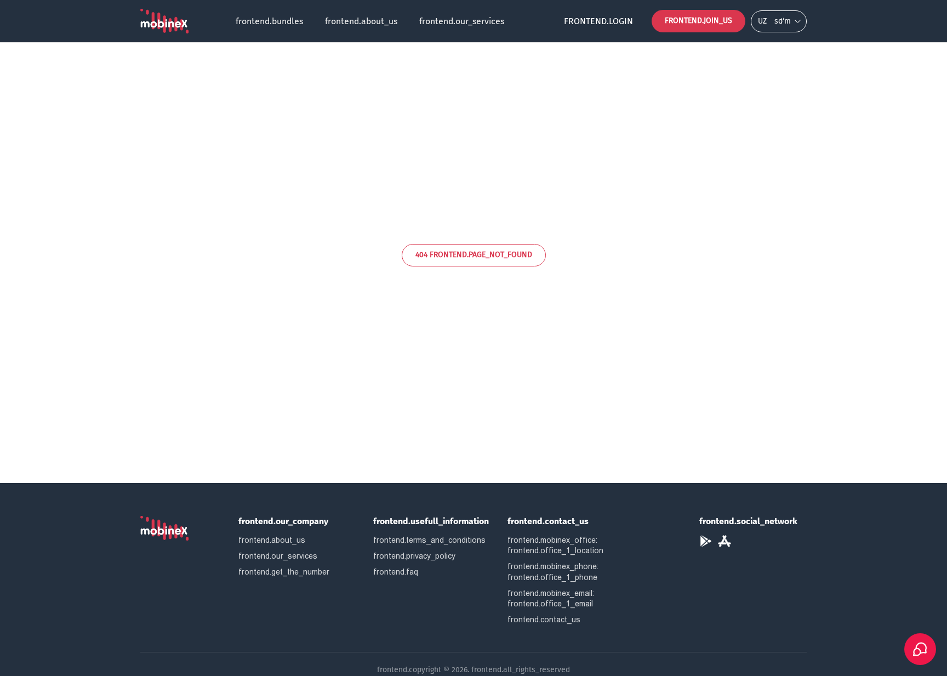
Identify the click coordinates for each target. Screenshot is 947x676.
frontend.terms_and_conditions (429, 540)
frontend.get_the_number (283, 571)
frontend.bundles (269, 21)
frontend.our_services (461, 21)
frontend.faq (395, 571)
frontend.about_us (361, 21)
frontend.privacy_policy (414, 556)
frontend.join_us (698, 20)
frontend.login (598, 21)
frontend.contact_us (543, 619)
